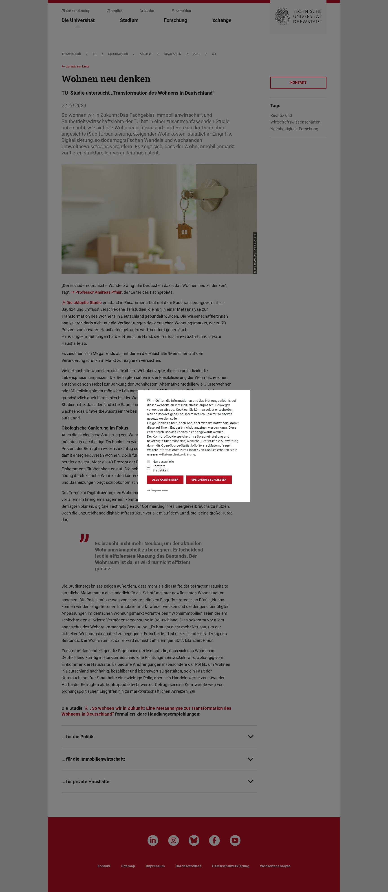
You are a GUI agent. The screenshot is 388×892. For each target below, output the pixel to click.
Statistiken (160, 470)
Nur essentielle (163, 461)
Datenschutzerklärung (178, 454)
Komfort (159, 466)
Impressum (159, 490)
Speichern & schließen (208, 479)
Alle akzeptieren (165, 479)
